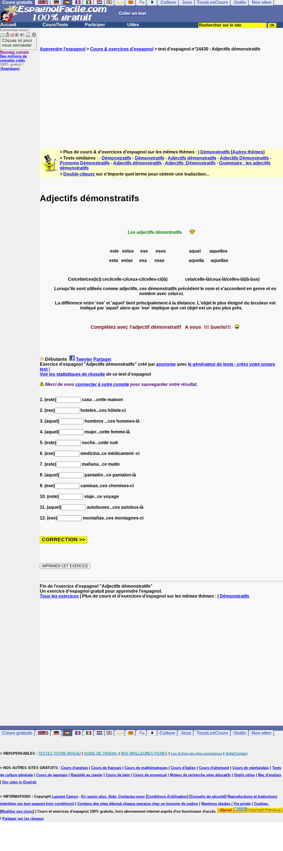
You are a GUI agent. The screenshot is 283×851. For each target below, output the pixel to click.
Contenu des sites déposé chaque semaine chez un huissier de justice (137, 804)
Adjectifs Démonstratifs (244, 158)
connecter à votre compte (102, 384)
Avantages (10, 69)
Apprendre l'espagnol (62, 49)
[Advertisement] (161, 95)
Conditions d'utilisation (167, 796)
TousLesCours (212, 733)
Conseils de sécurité (207, 796)
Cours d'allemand (214, 768)
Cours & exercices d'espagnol (121, 49)
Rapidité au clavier (87, 775)
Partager (102, 359)
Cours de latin (118, 775)
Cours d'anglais (74, 768)
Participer (95, 24)
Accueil (8, 24)
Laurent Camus (65, 796)
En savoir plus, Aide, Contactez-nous (113, 796)
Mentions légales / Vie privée (226, 804)
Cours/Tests (55, 24)
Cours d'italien (183, 768)
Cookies (261, 804)
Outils (240, 733)
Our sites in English (19, 782)
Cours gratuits (17, 733)
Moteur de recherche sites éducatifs (200, 775)
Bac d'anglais (269, 775)
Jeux (186, 733)
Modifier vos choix (17, 811)
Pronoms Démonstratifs (85, 163)
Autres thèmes (247, 152)
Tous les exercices (59, 596)
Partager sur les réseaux (23, 818)
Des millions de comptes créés (14, 56)
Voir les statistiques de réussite (72, 374)
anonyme (166, 364)
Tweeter (84, 359)
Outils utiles (244, 775)
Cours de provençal (150, 775)
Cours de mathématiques (146, 768)
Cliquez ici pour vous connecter (17, 42)
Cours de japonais (51, 775)
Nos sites (261, 733)
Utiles (133, 24)
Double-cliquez (79, 174)
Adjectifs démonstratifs (192, 158)
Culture (167, 733)
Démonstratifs (215, 152)
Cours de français (106, 768)
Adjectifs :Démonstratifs (190, 163)
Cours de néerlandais (250, 768)
